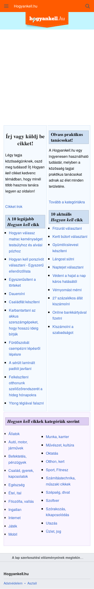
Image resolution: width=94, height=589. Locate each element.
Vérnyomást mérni (67, 289)
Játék (12, 526)
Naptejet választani (68, 267)
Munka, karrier (57, 436)
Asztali (32, 583)
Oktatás (52, 453)
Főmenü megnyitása (6, 6)
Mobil (12, 534)
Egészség (16, 484)
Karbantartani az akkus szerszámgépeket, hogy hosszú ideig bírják (23, 322)
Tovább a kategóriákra (67, 202)
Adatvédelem (13, 583)
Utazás (51, 523)
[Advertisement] (47, 76)
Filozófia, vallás (21, 501)
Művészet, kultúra (60, 445)
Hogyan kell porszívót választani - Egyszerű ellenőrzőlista (26, 265)
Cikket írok (13, 206)
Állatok (14, 433)
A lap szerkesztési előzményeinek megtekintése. (50, 557)
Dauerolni (17, 293)
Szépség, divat (58, 492)
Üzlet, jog (53, 531)
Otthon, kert (55, 461)
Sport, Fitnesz (57, 469)
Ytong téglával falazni (26, 403)
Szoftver (52, 500)
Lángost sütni (63, 258)
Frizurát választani (67, 228)
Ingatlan (14, 509)
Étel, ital (14, 492)
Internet (14, 517)
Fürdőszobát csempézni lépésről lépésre (24, 348)
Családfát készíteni (24, 301)
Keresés (87, 6)
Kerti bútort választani (69, 236)
